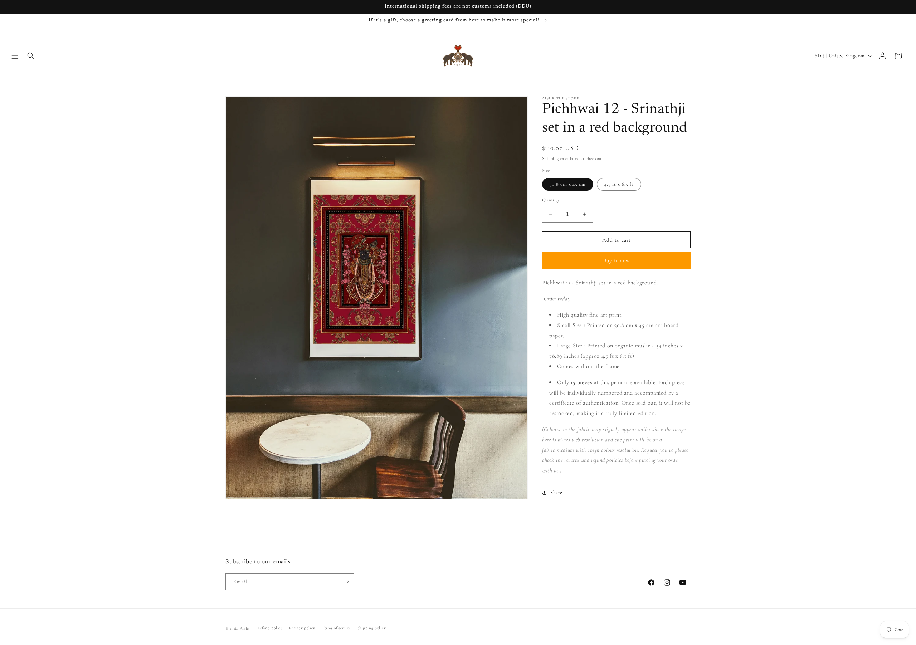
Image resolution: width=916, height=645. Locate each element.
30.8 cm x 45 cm (568, 184)
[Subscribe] (346, 581)
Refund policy (270, 628)
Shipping (550, 158)
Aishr (245, 628)
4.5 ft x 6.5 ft (619, 184)
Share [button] (556, 492)
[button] (15, 56)
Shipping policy (371, 628)
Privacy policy (302, 628)
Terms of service (336, 628)
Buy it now (616, 260)
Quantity (551, 200)
